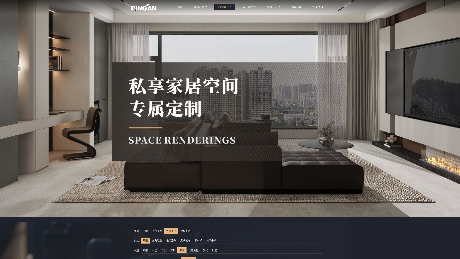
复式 (205, 250)
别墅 (214, 250)
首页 (180, 7)
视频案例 (185, 231)
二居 (163, 250)
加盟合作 (296, 7)
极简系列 (171, 240)
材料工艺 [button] (272, 7)
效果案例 (171, 231)
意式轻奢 (185, 240)
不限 (145, 231)
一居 (154, 250)
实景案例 (157, 231)
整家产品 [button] (199, 7)
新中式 (198, 240)
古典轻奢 (157, 240)
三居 (172, 250)
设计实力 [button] (248, 7)
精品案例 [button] (223, 7)
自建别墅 (194, 250)
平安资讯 (318, 7)
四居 (182, 250)
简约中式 (211, 240)
